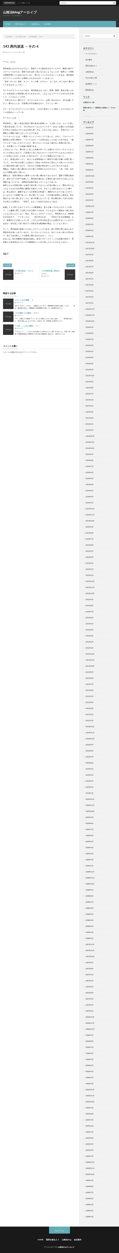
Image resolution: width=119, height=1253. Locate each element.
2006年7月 (89, 1047)
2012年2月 (89, 642)
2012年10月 (90, 593)
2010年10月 (90, 739)
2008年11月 (90, 878)
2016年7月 (89, 339)
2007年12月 (90, 944)
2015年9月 (89, 382)
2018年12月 (90, 206)
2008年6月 (89, 908)
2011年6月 (89, 690)
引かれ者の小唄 (20, 52)
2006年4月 (89, 1065)
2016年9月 (89, 327)
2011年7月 (89, 684)
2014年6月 (89, 472)
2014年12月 (90, 436)
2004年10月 (90, 1174)
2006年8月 (89, 1041)
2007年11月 (90, 950)
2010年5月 (89, 769)
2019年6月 (89, 182)
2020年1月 (89, 170)
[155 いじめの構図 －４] (8, 304)
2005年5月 (89, 1132)
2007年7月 (89, 975)
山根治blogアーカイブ (20, 12)
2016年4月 (89, 357)
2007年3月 (89, 999)
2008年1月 (89, 938)
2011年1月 (89, 720)
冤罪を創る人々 (20, 24)
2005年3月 (89, 1144)
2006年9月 (89, 1035)
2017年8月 (89, 261)
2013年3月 (89, 563)
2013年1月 (89, 575)
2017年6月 (89, 273)
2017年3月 (89, 291)
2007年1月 (89, 1011)
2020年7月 (89, 140)
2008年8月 (89, 896)
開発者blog (90, 90)
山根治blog (35, 24)
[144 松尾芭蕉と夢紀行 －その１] (70, 274)
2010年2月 (89, 787)
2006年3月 (89, 1071)
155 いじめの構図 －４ (24, 300)
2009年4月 (89, 848)
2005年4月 (89, 1138)
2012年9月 (89, 599)
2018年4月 (89, 218)
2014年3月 (89, 491)
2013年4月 (89, 557)
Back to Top (59, 1231)
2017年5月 (89, 279)
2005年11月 (90, 1096)
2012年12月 (90, 581)
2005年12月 (90, 1090)
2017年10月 (90, 248)
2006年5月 (89, 1059)
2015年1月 (89, 430)
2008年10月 (90, 884)
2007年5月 (89, 987)
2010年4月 (89, 775)
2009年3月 (89, 854)
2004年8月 (89, 1186)
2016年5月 (89, 351)
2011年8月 (89, 678)
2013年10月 (90, 521)
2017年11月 (90, 242)
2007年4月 (89, 993)
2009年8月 (89, 823)
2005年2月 (89, 1150)
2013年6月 (89, 545)
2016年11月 (90, 315)
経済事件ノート (91, 84)
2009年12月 (90, 799)
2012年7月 (89, 612)
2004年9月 (89, 1180)
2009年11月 (90, 805)
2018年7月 (89, 212)
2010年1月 (89, 793)
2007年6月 (89, 981)
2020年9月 (89, 127)
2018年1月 (89, 236)
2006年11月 (90, 1023)
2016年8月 (89, 333)
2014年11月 (90, 442)
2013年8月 (89, 533)
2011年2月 (89, 714)
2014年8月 (89, 460)
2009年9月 (89, 817)
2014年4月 (89, 484)
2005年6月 (89, 1126)
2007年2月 (89, 1005)
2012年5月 (89, 624)
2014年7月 (89, 466)
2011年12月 (90, 654)
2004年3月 (89, 1217)
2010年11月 (90, 733)
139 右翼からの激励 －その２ (27, 313)
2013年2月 (89, 569)
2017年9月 (89, 255)
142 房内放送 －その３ (24, 271)
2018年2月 (89, 230)
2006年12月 (90, 1017)
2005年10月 (90, 1102)
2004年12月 (90, 1162)
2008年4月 (89, 920)
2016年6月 (89, 345)
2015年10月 (90, 376)
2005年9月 (89, 1108)
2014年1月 (89, 503)
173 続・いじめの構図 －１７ (27, 326)
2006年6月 (89, 1053)
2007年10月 (90, 956)
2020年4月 (89, 158)
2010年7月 (89, 757)
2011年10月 (90, 666)
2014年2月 (89, 497)
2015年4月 (89, 412)
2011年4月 (89, 702)
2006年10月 (90, 1029)
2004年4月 (89, 1211)
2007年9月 (89, 962)
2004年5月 (89, 1205)
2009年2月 (89, 860)
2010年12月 (90, 727)
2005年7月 (89, 1120)
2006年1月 (89, 1084)
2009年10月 (90, 811)
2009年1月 (89, 866)
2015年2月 (89, 424)
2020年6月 (89, 146)
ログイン (24, 352)
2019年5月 (89, 188)
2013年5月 (89, 551)
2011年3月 (89, 708)
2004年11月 (90, 1168)
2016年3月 (89, 363)
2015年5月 (89, 406)
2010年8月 (89, 751)
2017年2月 (89, 297)
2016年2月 (89, 370)
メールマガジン (91, 54)
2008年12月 (90, 872)
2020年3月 (89, 164)
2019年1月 (89, 200)
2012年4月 (89, 630)
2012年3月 (89, 636)
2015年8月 (89, 388)
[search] (114, 3)
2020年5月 (89, 152)
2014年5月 (89, 478)
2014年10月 (90, 448)
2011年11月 (90, 660)
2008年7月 (89, 902)
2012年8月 (89, 605)
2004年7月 (89, 1192)
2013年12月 (90, 509)
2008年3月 (89, 926)
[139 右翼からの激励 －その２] (8, 317)
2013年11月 (90, 515)
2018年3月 (89, 224)
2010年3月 (89, 781)
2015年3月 (89, 418)
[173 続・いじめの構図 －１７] (8, 329)
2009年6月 (89, 835)
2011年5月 (89, 696)
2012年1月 (89, 648)
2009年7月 (89, 829)
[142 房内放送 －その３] (8, 274)
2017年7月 (89, 267)
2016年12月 (90, 309)
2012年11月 (90, 587)
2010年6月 (89, 763)
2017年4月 (89, 285)
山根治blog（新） (89, 102)
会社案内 (47, 24)
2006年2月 (89, 1077)
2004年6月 (89, 1198)
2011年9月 (89, 672)
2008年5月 (89, 914)
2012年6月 (89, 618)
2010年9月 (89, 745)
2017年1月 (89, 303)
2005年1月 (89, 1156)
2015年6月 (89, 400)
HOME (7, 24)
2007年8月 (89, 969)
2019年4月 (89, 194)
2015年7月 (89, 394)
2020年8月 (89, 134)
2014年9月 (89, 454)
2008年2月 (89, 932)
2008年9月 (89, 890)
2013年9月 (89, 527)
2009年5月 (89, 841)
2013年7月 (89, 539)
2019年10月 (90, 176)
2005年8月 (89, 1114)
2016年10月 (90, 321)
